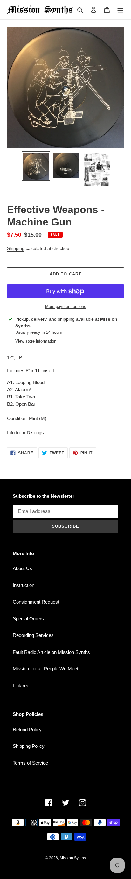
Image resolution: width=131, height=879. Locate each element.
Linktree (21, 685)
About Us (22, 568)
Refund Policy (27, 729)
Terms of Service (30, 763)
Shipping (15, 248)
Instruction (23, 585)
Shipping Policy (29, 746)
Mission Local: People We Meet (45, 668)
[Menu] (120, 10)
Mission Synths (73, 858)
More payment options (65, 306)
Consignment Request (36, 601)
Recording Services (33, 635)
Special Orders (28, 618)
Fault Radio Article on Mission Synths (51, 652)
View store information (35, 341)
